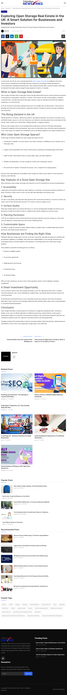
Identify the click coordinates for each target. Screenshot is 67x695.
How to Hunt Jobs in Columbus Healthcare (49, 648)
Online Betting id (34, 604)
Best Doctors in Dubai (56, 608)
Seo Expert (37, 612)
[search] (65, 3)
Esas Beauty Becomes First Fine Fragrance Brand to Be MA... (31, 576)
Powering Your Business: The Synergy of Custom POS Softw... (14, 395)
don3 (15, 488)
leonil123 (16, 514)
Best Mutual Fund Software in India (22, 612)
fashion (4, 604)
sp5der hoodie (21, 608)
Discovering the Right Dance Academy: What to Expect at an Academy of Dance (50, 340)
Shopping (61, 604)
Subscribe (28, 673)
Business (8, 8)
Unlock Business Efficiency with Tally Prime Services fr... (15, 467)
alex (2, 440)
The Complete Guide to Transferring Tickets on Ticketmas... (31, 512)
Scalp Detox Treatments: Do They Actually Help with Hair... (15, 406)
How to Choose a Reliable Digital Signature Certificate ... (49, 395)
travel (54, 604)
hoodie (13, 608)
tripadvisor (16, 504)
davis (36, 440)
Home (2, 8)
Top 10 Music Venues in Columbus (12, 522)
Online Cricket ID (46, 604)
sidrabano (3, 399)
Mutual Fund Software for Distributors (52, 615)
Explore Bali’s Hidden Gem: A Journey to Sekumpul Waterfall (31, 502)
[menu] (2, 3)
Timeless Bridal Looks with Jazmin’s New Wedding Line (19, 340)
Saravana (3, 409)
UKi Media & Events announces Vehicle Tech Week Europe (31, 555)
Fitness (30, 608)
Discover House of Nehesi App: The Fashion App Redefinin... (31, 535)
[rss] (3, 658)
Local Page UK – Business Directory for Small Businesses (16, 437)
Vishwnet (3, 470)
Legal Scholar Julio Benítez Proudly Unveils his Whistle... (30, 545)
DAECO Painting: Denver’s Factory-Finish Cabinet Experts (31, 566)
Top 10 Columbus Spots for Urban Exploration (50, 654)
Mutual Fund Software (33, 615)
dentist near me (6, 612)
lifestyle (18, 604)
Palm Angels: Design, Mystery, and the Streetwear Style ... (31, 486)
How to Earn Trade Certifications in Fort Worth (16, 496)
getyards (14, 352)
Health (11, 604)
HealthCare (5, 608)
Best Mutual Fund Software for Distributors (13, 615)
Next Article (38, 336)
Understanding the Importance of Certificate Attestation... (49, 437)
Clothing (25, 604)
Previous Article (27, 336)
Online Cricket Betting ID (41, 608)
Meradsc (36, 399)
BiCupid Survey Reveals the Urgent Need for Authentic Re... (31, 586)
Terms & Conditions (59, 689)
